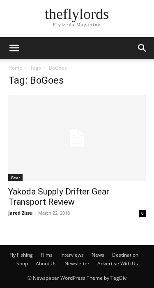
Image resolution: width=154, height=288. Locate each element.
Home (15, 67)
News (98, 254)
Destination (125, 254)
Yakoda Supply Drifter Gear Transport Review (58, 197)
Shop (22, 263)
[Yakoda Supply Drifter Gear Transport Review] (77, 138)
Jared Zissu (20, 213)
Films (47, 254)
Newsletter (77, 263)
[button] (14, 48)
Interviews (72, 254)
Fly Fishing (21, 254)
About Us (46, 263)
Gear (15, 177)
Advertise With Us (117, 263)
